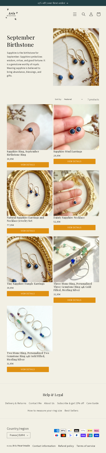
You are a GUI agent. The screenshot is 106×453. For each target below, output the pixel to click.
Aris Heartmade (21, 445)
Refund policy (66, 445)
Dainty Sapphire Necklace (69, 217)
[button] (75, 14)
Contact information (44, 445)
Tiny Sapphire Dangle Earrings (25, 283)
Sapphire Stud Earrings (68, 151)
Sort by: (58, 99)
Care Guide (93, 403)
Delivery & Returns (15, 403)
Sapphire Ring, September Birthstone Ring (23, 153)
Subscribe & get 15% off (70, 403)
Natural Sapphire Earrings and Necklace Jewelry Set (25, 219)
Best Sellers (71, 410)
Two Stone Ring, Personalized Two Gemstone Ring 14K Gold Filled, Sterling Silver (28, 356)
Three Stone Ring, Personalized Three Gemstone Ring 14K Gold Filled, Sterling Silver (73, 287)
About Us (49, 403)
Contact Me (35, 403)
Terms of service (85, 445)
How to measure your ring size (45, 410)
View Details (28, 164)
